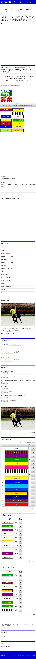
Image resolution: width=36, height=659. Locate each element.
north (16, 467)
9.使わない (21, 9)
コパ (6, 120)
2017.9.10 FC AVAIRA (6, 391)
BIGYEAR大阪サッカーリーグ (11, 2)
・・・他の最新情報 (31, 432)
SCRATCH (6, 123)
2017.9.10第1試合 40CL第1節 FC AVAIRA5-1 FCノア (14, 395)
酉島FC (17, 504)
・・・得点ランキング (30, 561)
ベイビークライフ (6, 113)
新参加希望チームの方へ (7, 253)
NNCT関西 (6, 130)
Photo (2, 250)
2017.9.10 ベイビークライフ (8, 376)
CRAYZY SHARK (16, 500)
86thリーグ (3, 259)
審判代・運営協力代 (6, 287)
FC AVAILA (17, 116)
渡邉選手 (16, 352)
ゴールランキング (5, 280)
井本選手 (16, 360)
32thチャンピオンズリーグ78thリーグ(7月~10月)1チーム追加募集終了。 (18, 184)
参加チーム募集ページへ (7, 333)
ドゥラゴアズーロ (6, 126)
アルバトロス (18, 113)
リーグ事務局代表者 (15, 85)
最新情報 (3, 290)
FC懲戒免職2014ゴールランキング (10, 177)
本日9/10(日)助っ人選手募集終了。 (10, 400)
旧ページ (3, 293)
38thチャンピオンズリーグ (8, 268)
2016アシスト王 (5, 357)
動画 (2, 247)
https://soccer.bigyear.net (17, 69)
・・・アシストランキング (29, 614)
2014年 (26, 9)
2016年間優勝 (4, 344)
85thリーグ (3, 265)
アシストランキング (6, 283)
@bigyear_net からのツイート (8, 646)
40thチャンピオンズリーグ (8, 256)
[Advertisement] (18, 44)
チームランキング (5, 277)
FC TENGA (18, 123)
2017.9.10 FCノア (5, 386)
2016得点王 (4, 349)
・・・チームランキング (30, 508)
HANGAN (18, 126)
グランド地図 (4, 274)
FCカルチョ (18, 110)
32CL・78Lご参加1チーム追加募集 (18, 104)
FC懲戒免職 (6, 116)
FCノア (6, 110)
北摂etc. (17, 489)
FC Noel (17, 130)
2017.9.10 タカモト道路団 (7, 371)
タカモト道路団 (18, 120)
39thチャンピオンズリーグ (8, 262)
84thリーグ (3, 271)
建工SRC (16, 497)
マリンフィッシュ (16, 485)
